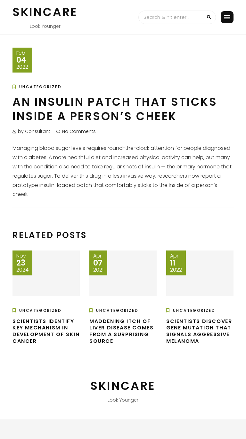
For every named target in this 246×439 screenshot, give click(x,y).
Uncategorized (40, 86)
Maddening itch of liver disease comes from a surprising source (121, 331)
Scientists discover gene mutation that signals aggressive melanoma (199, 331)
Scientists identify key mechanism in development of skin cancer (45, 331)
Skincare (45, 12)
